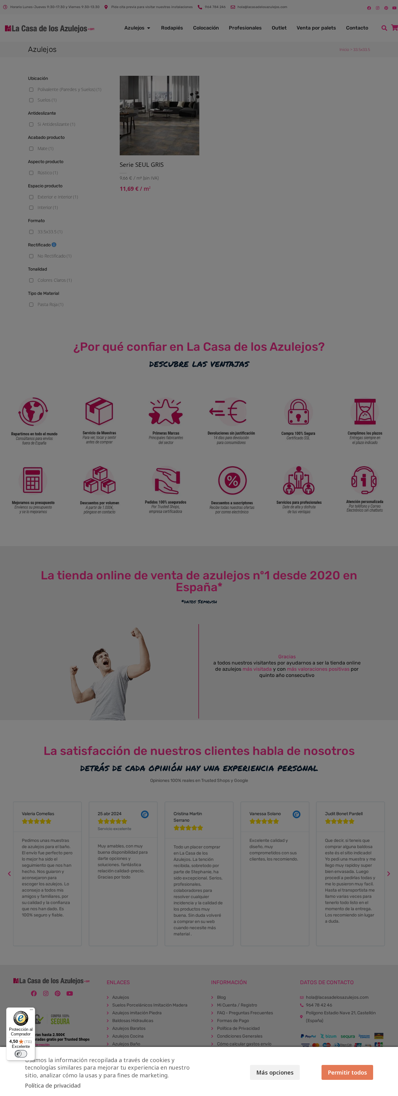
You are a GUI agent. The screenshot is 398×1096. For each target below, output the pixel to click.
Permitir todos (347, 1072)
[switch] (21, 1053)
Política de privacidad (53, 1085)
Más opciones (275, 1072)
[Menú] (31, 1011)
